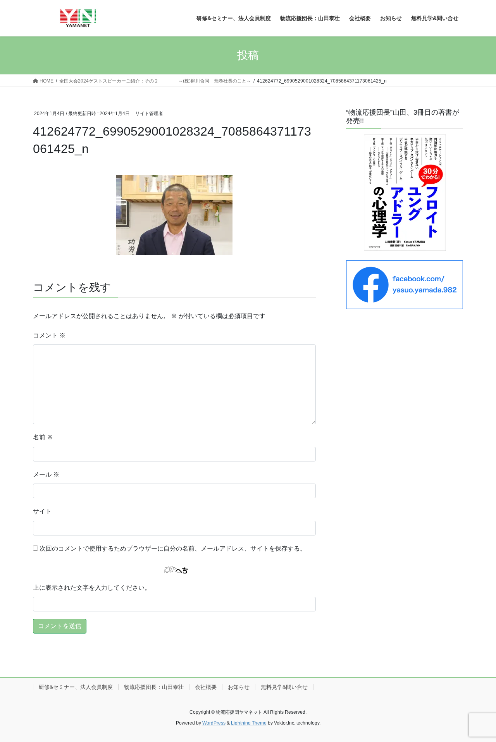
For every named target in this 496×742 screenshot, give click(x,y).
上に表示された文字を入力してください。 (92, 587)
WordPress (214, 723)
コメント (49, 335)
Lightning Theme (249, 723)
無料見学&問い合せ (284, 687)
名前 (43, 437)
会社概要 (206, 687)
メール (46, 474)
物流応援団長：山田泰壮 (154, 687)
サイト (42, 511)
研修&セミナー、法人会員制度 (76, 687)
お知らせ (239, 687)
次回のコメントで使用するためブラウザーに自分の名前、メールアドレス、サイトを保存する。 (173, 548)
